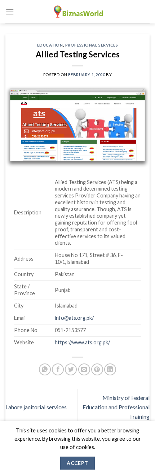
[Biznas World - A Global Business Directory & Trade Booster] (77, 12)
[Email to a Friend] (84, 369)
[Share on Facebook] (58, 369)
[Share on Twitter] (71, 369)
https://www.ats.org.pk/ (82, 342)
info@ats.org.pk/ (74, 318)
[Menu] (9, 12)
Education (50, 45)
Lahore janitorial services (36, 407)
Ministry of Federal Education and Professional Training (116, 406)
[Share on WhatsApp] (45, 369)
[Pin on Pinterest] (97, 369)
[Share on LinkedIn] (110, 369)
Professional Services (91, 45)
